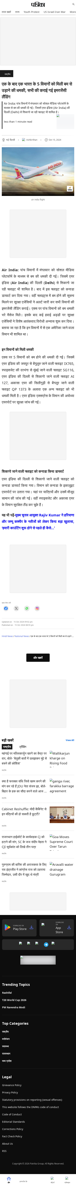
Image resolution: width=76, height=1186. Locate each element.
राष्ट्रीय (7, 74)
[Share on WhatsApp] (27, 608)
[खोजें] (73, 4)
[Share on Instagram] (37, 608)
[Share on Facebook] (6, 608)
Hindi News (7, 636)
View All (70, 740)
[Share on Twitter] (16, 608)
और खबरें (38, 658)
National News (22, 636)
